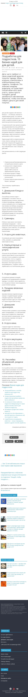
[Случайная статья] (25, 32)
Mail (20, 441)
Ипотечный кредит (6, 656)
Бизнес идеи (6, 53)
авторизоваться (5, 490)
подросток (13, 69)
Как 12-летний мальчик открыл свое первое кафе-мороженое (13, 465)
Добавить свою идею (7, 639)
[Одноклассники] (12, 107)
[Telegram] (19, 107)
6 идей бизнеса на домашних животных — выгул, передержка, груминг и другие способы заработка (15, 420)
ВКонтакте (14, 437)
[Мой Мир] (14, 107)
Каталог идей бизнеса (7, 634)
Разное (12, 53)
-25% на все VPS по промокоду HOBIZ (11, 644)
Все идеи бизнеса (5, 637)
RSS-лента (3, 642)
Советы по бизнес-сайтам (8, 664)
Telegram (10, 441)
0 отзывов (12, 67)
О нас (2, 676)
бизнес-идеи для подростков (13, 386)
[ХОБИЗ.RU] (3, 32)
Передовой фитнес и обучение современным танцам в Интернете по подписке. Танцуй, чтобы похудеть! (13, 476)
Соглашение (4, 680)
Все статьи (4, 673)
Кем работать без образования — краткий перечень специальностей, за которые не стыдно (15, 415)
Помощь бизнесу (5, 661)
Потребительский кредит (7, 659)
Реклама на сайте (6, 678)
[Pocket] (16, 107)
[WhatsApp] (18, 107)
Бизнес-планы (4, 654)
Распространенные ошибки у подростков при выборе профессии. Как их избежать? (15, 398)
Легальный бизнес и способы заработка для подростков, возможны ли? (13, 392)
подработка (7, 69)
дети (3, 69)
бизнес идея (20, 67)
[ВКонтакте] (11, 107)
